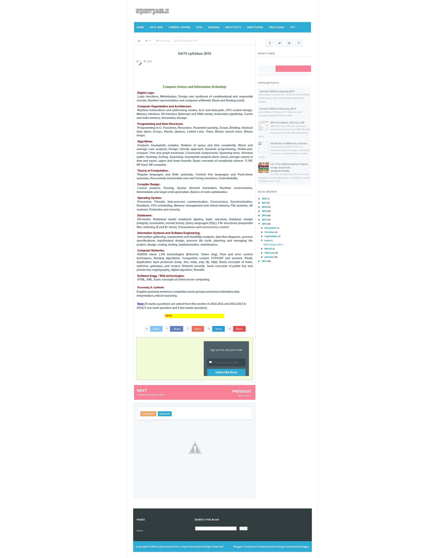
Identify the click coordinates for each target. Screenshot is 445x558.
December (271, 227)
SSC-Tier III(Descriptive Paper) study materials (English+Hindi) (289, 167)
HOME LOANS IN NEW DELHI (276, 59)
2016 (264, 206)
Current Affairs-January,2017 (277, 91)
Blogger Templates (244, 546)
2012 (264, 223)
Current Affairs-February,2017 (277, 108)
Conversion (148, 413)
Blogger (304, 546)
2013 (264, 219)
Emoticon (165, 413)
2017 (264, 202)
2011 (264, 261)
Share (177, 328)
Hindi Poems (255, 27)
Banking (214, 27)
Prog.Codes (276, 27)
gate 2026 (156, 27)
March (268, 248)
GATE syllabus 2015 (273, 244)
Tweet (156, 328)
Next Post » (244, 395)
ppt (292, 27)
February (270, 252)
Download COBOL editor (151, 394)
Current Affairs (179, 27)
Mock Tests (233, 27)
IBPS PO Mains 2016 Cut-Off (287, 122)
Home (140, 27)
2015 (264, 211)
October (270, 232)
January (269, 256)
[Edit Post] (140, 63)
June (267, 240)
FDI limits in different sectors (288, 143)
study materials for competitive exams (179, 546)
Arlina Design (277, 546)
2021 (264, 198)
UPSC (199, 27)
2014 (264, 215)
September (271, 236)
